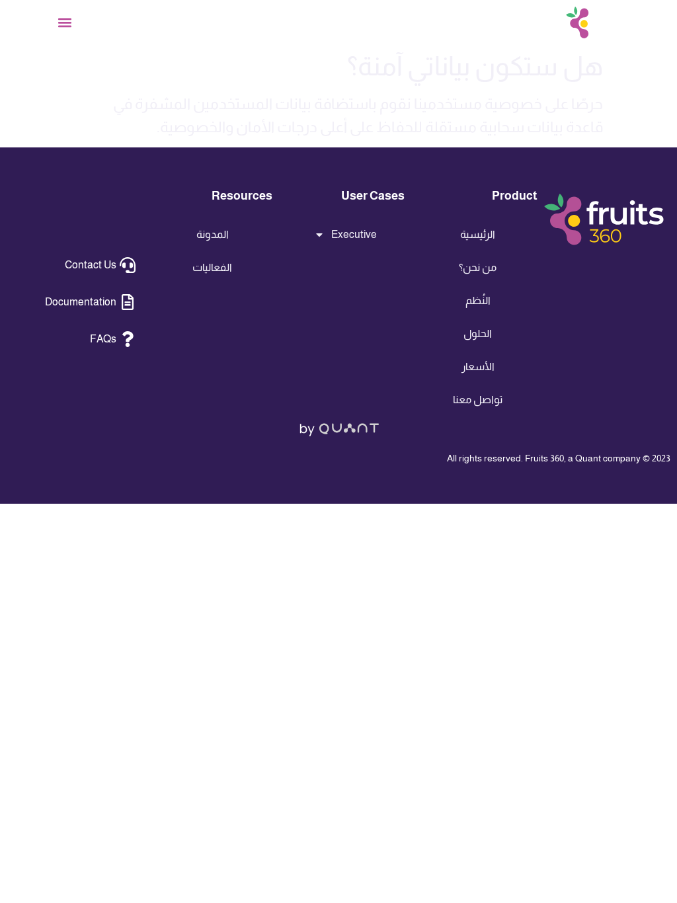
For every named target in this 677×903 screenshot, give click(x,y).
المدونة (212, 234)
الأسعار (478, 366)
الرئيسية (477, 234)
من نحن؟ (478, 267)
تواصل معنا (477, 399)
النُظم (478, 300)
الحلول (477, 333)
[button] (65, 23)
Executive (354, 234)
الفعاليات (212, 267)
